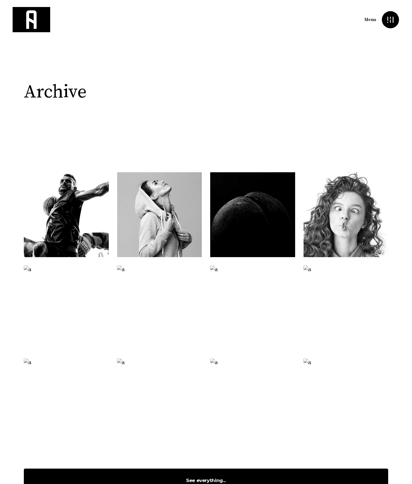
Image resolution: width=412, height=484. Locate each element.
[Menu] (390, 20)
